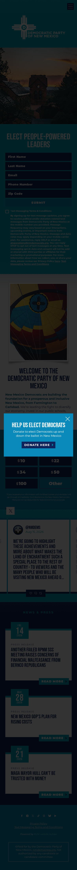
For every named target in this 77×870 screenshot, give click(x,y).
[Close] (68, 419)
